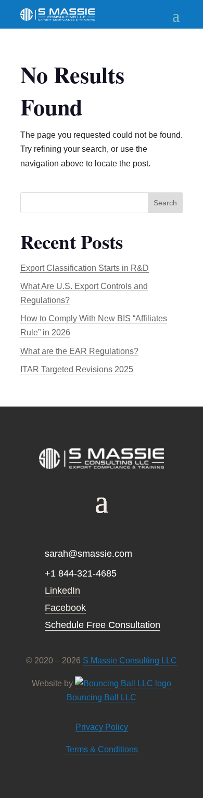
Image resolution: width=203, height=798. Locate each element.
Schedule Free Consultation (102, 625)
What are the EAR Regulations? (79, 351)
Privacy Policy (101, 727)
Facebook (65, 608)
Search (165, 203)
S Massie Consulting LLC (130, 660)
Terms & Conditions (102, 749)
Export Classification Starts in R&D (84, 268)
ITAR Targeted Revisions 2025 (76, 369)
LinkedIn (62, 590)
